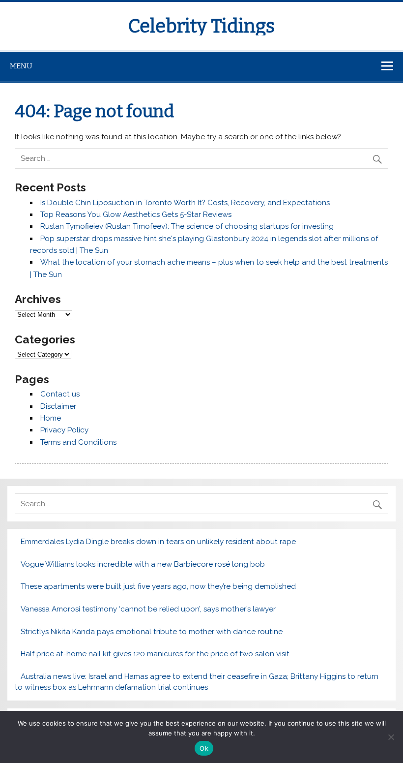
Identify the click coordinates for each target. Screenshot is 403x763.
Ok (204, 748)
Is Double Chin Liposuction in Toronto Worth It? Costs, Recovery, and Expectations (185, 202)
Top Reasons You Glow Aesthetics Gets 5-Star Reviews (135, 214)
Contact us (60, 394)
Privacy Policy (64, 430)
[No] (391, 737)
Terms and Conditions (78, 442)
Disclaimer (58, 406)
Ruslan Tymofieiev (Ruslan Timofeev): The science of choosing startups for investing (187, 226)
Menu (21, 65)
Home (50, 418)
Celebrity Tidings (201, 26)
